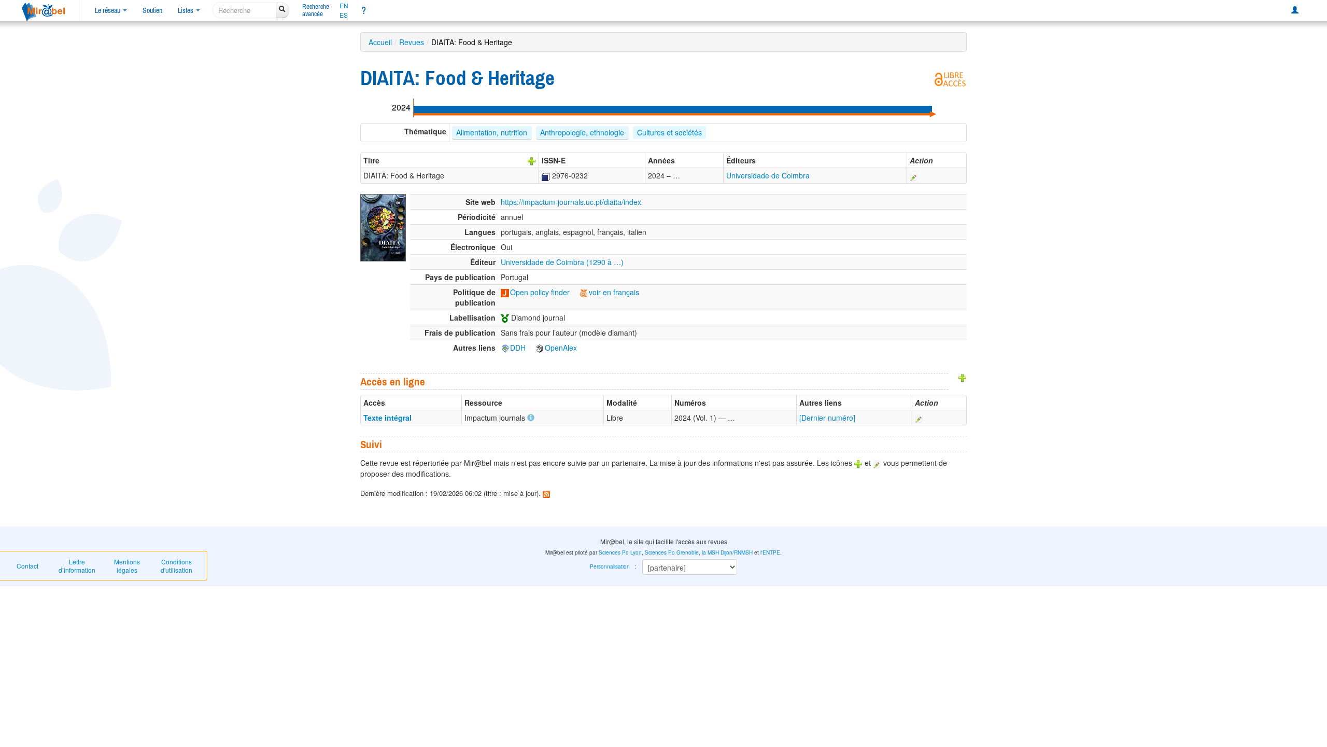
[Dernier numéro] (827, 417)
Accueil (380, 42)
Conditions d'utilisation (176, 565)
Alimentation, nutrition (491, 132)
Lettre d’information (77, 565)
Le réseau (108, 10)
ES (344, 15)
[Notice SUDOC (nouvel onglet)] (546, 175)
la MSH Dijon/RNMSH (727, 552)
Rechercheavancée (315, 10)
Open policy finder (540, 292)
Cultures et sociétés (669, 132)
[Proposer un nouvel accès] (962, 377)
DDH (518, 347)
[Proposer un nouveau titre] (532, 160)
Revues (411, 42)
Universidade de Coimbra (768, 175)
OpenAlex (561, 347)
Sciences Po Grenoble (672, 552)
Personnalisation (610, 566)
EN (344, 5)
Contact (27, 565)
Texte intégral (387, 417)
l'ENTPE (770, 552)
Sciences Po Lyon (620, 552)
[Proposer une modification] (914, 175)
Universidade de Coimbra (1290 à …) (562, 262)
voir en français (614, 292)
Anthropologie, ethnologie (582, 132)
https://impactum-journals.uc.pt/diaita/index (571, 202)
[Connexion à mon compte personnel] (1294, 10)
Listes (186, 10)
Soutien (152, 10)
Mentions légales (127, 565)
